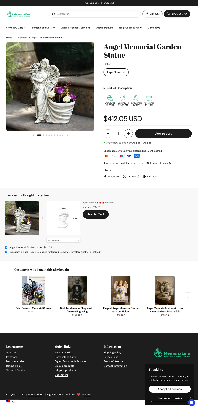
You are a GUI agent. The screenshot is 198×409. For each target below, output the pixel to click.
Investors (11, 357)
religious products (65, 370)
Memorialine (35, 394)
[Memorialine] (18, 14)
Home (9, 37)
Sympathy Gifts (64, 352)
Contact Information (115, 365)
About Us (11, 352)
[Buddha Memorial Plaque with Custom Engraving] (77, 290)
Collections (21, 37)
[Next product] (188, 298)
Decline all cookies (170, 398)
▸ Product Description (118, 88)
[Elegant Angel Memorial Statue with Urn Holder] (121, 290)
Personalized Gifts (65, 357)
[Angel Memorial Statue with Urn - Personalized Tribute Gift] (165, 290)
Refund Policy (14, 365)
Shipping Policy (112, 352)
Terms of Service (16, 370)
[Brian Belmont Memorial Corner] (33, 290)
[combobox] (63, 240)
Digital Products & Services (70, 361)
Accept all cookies (170, 389)
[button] (108, 133)
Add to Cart (95, 214)
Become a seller (15, 361)
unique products (64, 365)
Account (154, 13)
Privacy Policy (111, 357)
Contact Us (61, 374)
